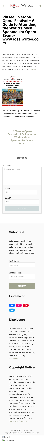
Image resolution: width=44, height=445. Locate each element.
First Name (14, 261)
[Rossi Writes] (22, 6)
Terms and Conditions (18, 421)
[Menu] (3, 6)
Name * (8, 188)
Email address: (15, 273)
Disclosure (34, 69)
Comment (6, 165)
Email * (8, 198)
